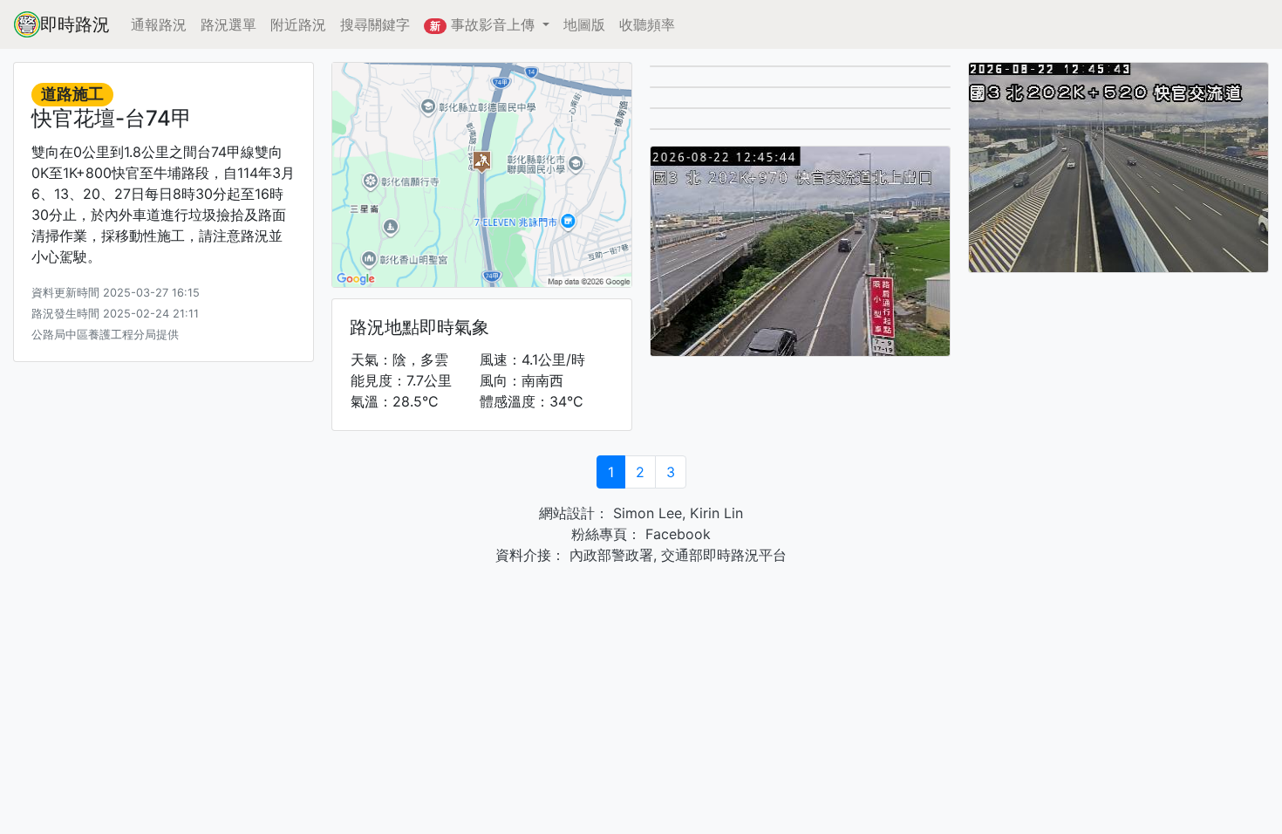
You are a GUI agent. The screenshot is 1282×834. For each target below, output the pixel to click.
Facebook (676, 534)
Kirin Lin (716, 513)
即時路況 (75, 24)
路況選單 (228, 24)
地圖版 (584, 24)
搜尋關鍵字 (375, 24)
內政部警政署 (609, 555)
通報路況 (159, 24)
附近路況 (298, 24)
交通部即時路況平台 (724, 555)
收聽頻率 (647, 24)
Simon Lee (645, 513)
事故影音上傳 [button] (484, 24)
